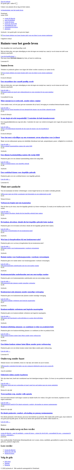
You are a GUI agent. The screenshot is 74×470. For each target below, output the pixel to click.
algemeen (7, 29)
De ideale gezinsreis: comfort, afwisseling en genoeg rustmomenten (27, 413)
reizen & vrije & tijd (11, 23)
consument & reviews (11, 27)
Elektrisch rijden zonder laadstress (14, 375)
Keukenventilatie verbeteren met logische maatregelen (22, 309)
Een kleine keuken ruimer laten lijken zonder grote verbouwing (26, 344)
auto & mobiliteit (10, 20)
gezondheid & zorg (10, 25)
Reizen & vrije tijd (10, 451)
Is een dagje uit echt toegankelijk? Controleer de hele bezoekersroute (28, 118)
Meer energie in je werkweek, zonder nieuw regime (20, 101)
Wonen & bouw (9, 453)
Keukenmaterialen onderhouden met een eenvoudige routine (24, 274)
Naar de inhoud (5, 1)
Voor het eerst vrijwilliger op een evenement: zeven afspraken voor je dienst (30, 137)
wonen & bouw (9, 22)
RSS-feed (8, 461)
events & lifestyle (10, 18)
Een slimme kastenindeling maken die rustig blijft (20, 155)
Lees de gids (5, 90)
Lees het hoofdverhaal (8, 56)
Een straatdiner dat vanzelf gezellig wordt (17, 81)
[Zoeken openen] (16, 4)
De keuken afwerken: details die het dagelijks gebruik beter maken (27, 222)
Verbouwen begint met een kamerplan (16, 203)
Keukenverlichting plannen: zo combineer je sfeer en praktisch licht (27, 327)
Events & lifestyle (10, 450)
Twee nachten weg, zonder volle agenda (16, 394)
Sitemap (7, 463)
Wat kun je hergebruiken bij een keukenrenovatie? (21, 239)
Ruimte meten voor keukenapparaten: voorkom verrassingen (25, 257)
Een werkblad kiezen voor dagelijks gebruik (18, 172)
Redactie (7, 465)
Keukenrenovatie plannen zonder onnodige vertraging (22, 292)
